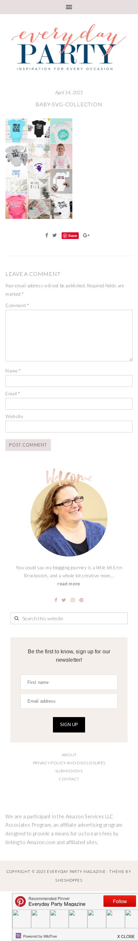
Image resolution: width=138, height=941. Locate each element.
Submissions (69, 770)
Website (14, 416)
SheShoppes (68, 880)
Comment (17, 305)
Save (72, 235)
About (69, 754)
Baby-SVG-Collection (69, 104)
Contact (69, 778)
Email (12, 393)
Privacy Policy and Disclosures (69, 762)
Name (13, 370)
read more (69, 583)
